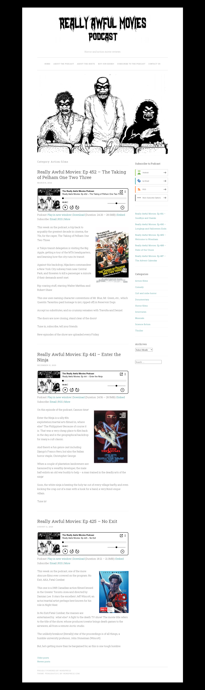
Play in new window (59, 214)
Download (79, 214)
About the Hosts (86, 64)
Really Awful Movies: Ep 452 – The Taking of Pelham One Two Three (81, 174)
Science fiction (142, 324)
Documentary (142, 299)
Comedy (139, 287)
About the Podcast (63, 64)
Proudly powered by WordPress (54, 670)
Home (47, 64)
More (67, 219)
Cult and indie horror (145, 293)
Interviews (140, 311)
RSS (60, 219)
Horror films (141, 305)
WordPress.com (71, 673)
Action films (141, 280)
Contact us (154, 64)
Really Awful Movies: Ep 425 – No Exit (77, 521)
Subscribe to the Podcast (131, 64)
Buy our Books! (106, 64)
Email (53, 219)
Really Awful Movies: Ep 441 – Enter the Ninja (79, 357)
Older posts (43, 657)
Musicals (139, 318)
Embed (121, 214)
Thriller (139, 330)
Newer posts (43, 661)
